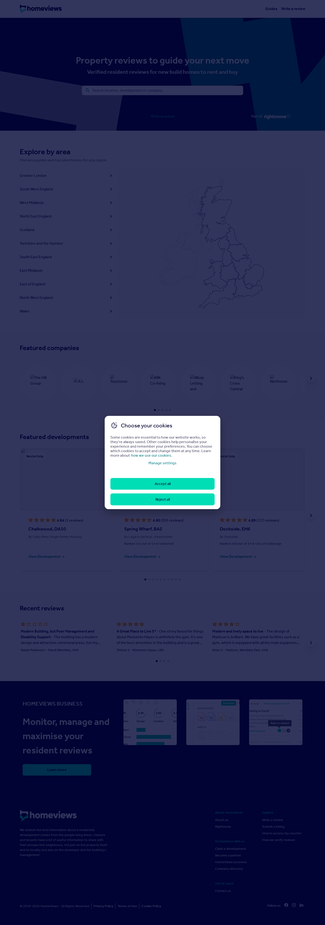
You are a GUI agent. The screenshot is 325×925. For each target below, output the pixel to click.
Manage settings (162, 463)
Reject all (162, 499)
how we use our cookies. (151, 455)
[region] (162, 462)
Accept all (163, 483)
